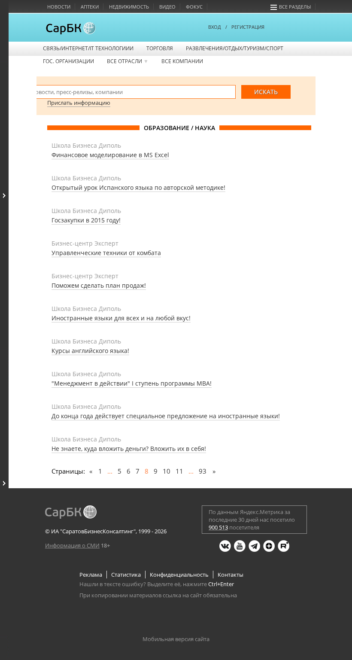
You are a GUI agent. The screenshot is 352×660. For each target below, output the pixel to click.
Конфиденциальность (179, 574)
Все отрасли (128, 61)
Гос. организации (68, 61)
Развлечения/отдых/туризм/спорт (234, 48)
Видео (167, 6)
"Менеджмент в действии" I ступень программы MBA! (132, 383)
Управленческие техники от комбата (106, 253)
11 (179, 471)
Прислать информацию (78, 102)
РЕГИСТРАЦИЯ (247, 27)
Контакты (230, 574)
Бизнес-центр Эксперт (85, 243)
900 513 (218, 527)
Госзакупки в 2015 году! (86, 220)
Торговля (159, 48)
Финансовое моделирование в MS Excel (110, 155)
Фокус (194, 6)
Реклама (90, 574)
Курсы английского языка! (90, 351)
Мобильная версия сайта (176, 639)
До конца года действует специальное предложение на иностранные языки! (166, 416)
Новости (58, 6)
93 (202, 471)
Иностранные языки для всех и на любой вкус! (121, 318)
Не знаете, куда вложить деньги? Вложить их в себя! (129, 448)
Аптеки (90, 6)
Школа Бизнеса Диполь (86, 145)
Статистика (126, 574)
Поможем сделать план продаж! (99, 285)
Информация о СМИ (72, 545)
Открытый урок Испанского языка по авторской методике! (138, 187)
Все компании (182, 61)
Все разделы (295, 6)
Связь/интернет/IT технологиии (88, 48)
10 (166, 471)
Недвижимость (129, 6)
